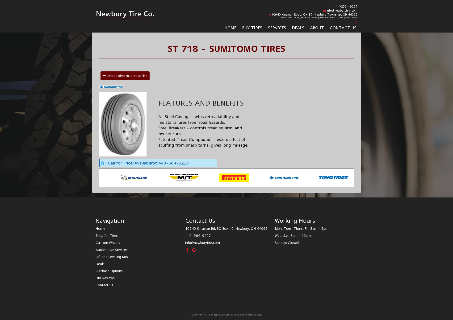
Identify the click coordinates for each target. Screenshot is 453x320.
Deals (298, 27)
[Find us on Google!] (355, 21)
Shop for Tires (107, 236)
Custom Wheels (108, 243)
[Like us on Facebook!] (350, 21)
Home (230, 27)
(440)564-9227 (346, 6)
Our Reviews (105, 278)
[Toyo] (291, 177)
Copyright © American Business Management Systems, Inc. (226, 314)
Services (277, 27)
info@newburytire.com (342, 10)
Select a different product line (126, 76)
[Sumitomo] (241, 177)
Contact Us (343, 27)
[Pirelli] (191, 177)
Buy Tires (252, 27)
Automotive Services (112, 250)
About (317, 27)
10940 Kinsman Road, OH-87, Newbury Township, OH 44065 (314, 14)
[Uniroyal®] (341, 177)
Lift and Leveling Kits (112, 257)
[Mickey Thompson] (141, 177)
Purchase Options (109, 271)
